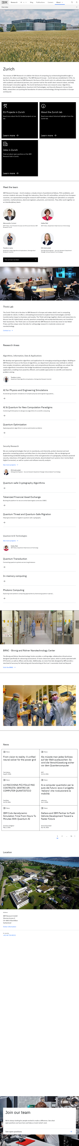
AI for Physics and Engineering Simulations (25, 390)
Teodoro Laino (8, 248)
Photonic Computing (13, 590)
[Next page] (75, 836)
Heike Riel (44, 223)
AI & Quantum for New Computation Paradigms (27, 407)
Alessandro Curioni (9, 223)
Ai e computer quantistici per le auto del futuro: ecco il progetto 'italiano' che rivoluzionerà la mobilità (57, 789)
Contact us (7, 330)
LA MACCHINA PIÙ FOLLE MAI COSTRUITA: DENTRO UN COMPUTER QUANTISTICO (19, 787)
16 (71, 836)
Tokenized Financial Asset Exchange (22, 497)
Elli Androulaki (46, 248)
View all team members (12, 260)
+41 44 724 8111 (9, 935)
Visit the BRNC (8, 667)
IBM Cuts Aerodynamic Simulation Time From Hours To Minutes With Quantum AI (19, 816)
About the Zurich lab (51, 112)
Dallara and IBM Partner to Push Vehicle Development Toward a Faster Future (58, 816)
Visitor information (9, 927)
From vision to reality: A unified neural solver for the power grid (19, 758)
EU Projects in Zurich (14, 112)
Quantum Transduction (15, 558)
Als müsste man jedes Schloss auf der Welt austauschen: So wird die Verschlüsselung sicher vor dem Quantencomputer (57, 761)
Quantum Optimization (15, 424)
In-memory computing (15, 575)
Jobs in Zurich (10, 149)
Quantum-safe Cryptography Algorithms (24, 482)
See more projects (9, 465)
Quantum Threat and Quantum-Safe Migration (27, 514)
